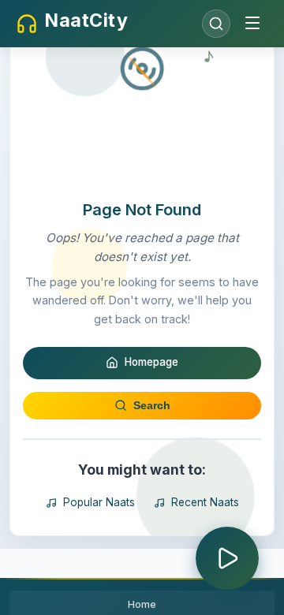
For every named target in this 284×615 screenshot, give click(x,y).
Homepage (151, 362)
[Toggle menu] (252, 24)
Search (151, 406)
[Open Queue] (227, 558)
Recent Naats (205, 502)
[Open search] (216, 23)
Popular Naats (99, 502)
